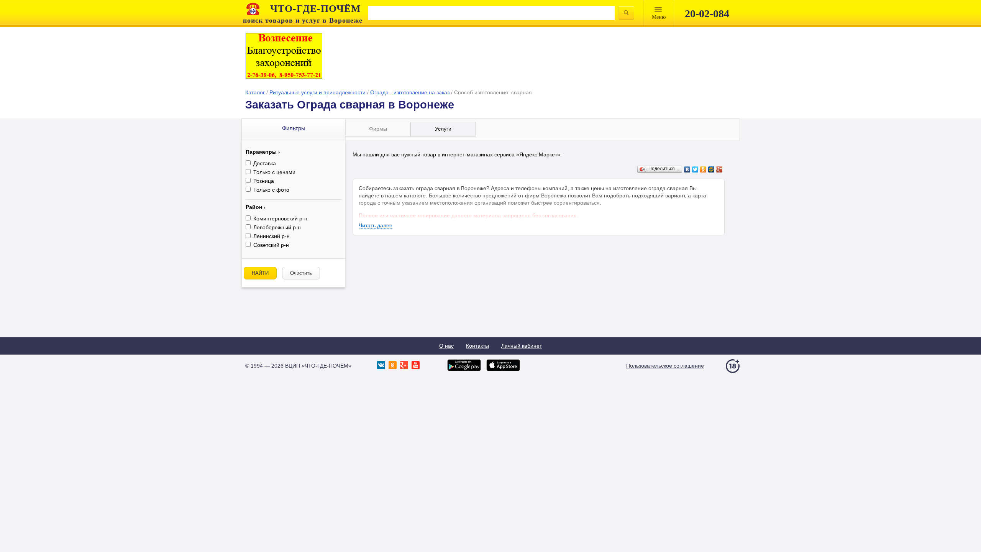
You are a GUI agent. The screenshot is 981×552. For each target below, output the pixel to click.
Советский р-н (271, 245)
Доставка (264, 163)
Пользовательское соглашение (665, 366)
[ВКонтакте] (687, 169)
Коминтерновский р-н (280, 218)
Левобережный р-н (277, 227)
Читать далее (375, 225)
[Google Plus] (719, 169)
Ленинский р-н (271, 236)
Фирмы (378, 129)
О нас (446, 346)
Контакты (477, 346)
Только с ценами (274, 172)
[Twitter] (695, 169)
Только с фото (271, 190)
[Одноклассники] (703, 169)
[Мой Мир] (711, 169)
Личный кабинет (521, 346)
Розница (263, 181)
